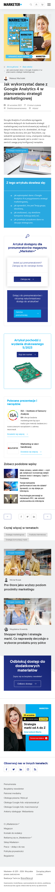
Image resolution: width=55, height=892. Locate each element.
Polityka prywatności (14, 851)
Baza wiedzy (27, 67)
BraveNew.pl (27, 878)
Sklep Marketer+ (11, 842)
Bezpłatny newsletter (14, 788)
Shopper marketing (15, 553)
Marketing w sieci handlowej (29, 445)
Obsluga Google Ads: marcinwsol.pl (21, 807)
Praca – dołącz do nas (14, 846)
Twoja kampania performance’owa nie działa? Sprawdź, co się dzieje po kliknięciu (33, 487)
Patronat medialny (12, 793)
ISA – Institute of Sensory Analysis (33, 412)
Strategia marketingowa (17, 151)
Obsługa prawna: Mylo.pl (16, 798)
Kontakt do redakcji (13, 833)
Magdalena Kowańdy (19, 629)
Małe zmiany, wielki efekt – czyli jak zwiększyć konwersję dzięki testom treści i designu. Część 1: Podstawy (35, 474)
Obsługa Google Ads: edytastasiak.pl (21, 802)
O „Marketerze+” (11, 824)
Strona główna (12, 67)
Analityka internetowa (37, 535)
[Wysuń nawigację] (49, 4)
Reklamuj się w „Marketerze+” (18, 837)
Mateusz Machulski (17, 78)
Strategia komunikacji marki (16, 540)
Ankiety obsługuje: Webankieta (18, 811)
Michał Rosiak (15, 580)
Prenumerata (10, 784)
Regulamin (9, 855)
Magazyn (8, 828)
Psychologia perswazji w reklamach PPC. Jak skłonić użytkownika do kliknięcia (32, 498)
